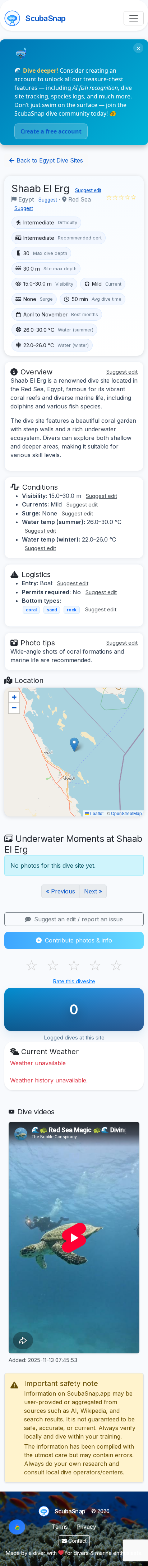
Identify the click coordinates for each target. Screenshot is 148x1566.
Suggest (47, 200)
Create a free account (51, 131)
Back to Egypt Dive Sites (49, 160)
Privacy (86, 1526)
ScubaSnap (45, 18)
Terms (60, 1526)
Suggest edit (88, 190)
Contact (77, 1541)
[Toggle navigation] (134, 18)
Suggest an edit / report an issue (77, 919)
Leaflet (96, 813)
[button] (74, 744)
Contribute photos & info (77, 940)
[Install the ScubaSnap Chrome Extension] (17, 1527)
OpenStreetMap (126, 813)
